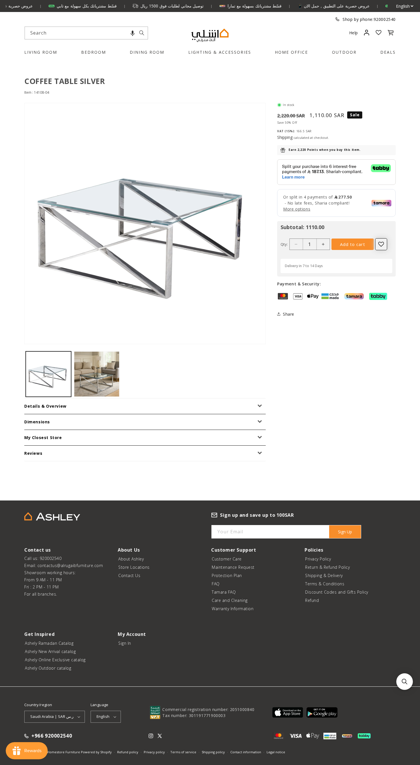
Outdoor (344, 52)
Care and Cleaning (230, 600)
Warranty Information (232, 608)
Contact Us (129, 575)
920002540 (385, 19)
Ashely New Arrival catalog (50, 651)
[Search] (141, 33)
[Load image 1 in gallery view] (48, 374)
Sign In (124, 643)
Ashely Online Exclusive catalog (55, 659)
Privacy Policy (318, 559)
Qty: (284, 244)
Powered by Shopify (96, 752)
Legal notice (276, 752)
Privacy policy (154, 752)
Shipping (285, 137)
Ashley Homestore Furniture (58, 752)
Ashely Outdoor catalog (48, 668)
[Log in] (366, 32)
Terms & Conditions (324, 583)
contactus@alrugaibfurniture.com (70, 565)
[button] (132, 33)
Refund (312, 600)
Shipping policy (213, 752)
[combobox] (86, 33)
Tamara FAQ (224, 592)
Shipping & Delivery (324, 575)
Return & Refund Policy (327, 567)
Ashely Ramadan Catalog (49, 643)
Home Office (291, 52)
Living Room (40, 52)
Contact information (245, 752)
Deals (388, 52)
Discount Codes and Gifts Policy (336, 592)
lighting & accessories (219, 52)
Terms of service (183, 752)
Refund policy (127, 752)
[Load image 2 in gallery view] (96, 374)
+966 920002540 (51, 736)
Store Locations (134, 567)
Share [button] (288, 314)
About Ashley (131, 559)
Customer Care (227, 559)
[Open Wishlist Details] (378, 32)
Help (353, 32)
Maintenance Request (233, 567)
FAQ (216, 583)
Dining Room (147, 52)
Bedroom (93, 52)
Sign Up (345, 531)
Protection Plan (227, 575)
